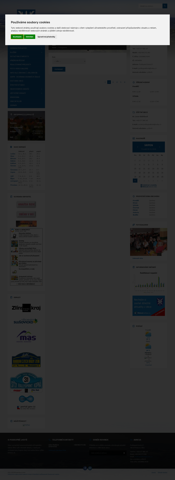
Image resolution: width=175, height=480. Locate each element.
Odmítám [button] (29, 37)
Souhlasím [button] (17, 37)
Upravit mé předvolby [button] (46, 37)
